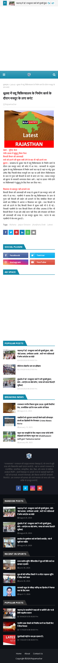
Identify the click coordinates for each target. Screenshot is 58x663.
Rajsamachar (11, 104)
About (27, 653)
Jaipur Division (24, 224)
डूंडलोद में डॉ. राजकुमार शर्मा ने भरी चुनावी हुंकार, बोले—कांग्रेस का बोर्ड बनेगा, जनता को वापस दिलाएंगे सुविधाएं (36, 382)
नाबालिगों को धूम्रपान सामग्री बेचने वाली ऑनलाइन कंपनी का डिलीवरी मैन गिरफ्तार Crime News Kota (35, 420)
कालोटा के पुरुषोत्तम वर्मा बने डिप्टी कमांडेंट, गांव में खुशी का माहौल (34, 540)
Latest (12, 84)
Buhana (13, 224)
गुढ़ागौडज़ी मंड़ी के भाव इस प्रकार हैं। (30, 636)
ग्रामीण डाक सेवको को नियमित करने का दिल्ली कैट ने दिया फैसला (35, 625)
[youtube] (42, 262)
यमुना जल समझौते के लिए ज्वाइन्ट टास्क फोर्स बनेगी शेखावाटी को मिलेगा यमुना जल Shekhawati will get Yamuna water (35, 435)
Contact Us (38, 653)
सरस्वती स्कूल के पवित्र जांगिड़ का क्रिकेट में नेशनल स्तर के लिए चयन (36, 589)
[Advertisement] (29, 38)
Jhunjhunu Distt (38, 224)
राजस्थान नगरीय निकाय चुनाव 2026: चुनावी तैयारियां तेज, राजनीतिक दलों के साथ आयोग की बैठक (35, 406)
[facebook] (15, 255)
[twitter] (42, 255)
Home (18, 653)
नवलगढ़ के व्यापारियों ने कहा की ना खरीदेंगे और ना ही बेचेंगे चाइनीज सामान (35, 611)
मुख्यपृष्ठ (5, 84)
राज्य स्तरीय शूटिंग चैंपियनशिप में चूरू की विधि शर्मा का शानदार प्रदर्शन (35, 563)
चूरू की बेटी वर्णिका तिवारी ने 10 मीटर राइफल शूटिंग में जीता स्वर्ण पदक (35, 576)
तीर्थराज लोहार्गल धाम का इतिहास (29, 366)
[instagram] (15, 262)
